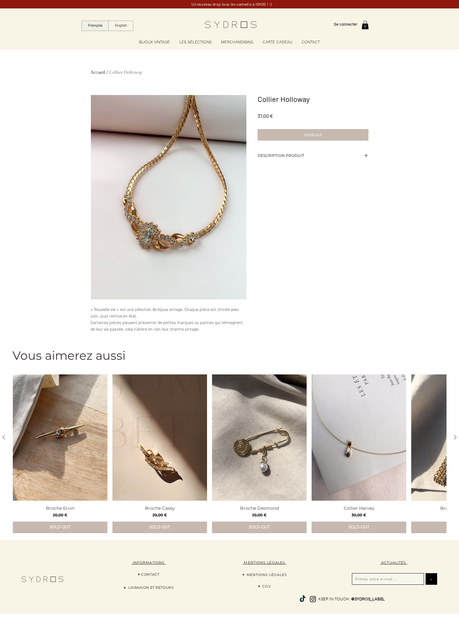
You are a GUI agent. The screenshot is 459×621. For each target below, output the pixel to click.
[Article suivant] (455, 437)
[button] (365, 25)
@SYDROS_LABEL (368, 599)
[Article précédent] (3, 437)
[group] (229, 453)
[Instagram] (313, 599)
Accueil (98, 72)
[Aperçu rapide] (60, 437)
